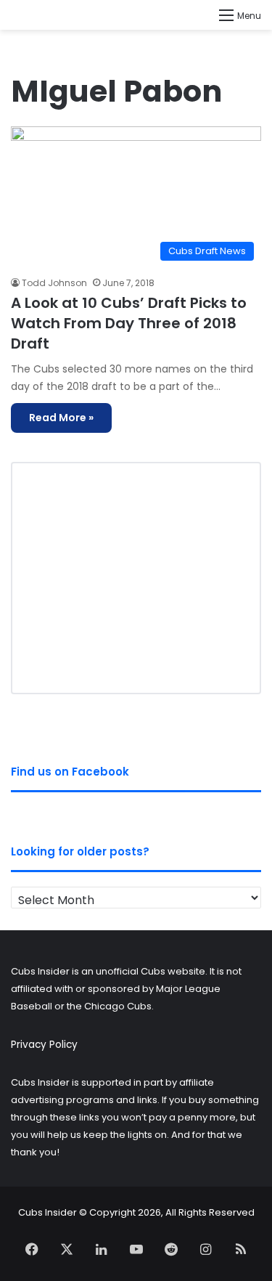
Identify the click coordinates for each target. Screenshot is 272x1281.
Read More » (61, 417)
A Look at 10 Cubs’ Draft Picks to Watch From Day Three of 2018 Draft (129, 323)
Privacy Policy (44, 1045)
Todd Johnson (54, 283)
